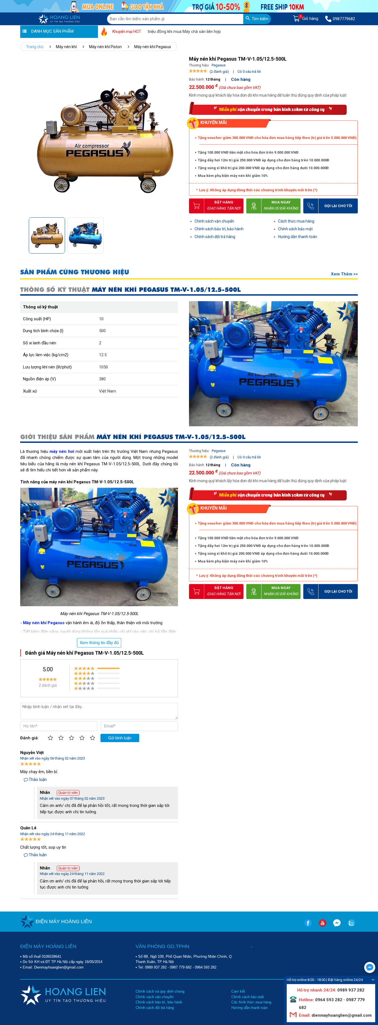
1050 (103, 367)
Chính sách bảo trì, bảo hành (219, 229)
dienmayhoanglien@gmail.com (341, 1015)
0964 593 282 (205, 967)
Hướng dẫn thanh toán (297, 236)
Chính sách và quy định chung (160, 991)
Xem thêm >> (344, 274)
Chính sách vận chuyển (214, 221)
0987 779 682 (180, 967)
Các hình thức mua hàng (251, 1002)
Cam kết (238, 991)
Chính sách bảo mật (295, 229)
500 (102, 330)
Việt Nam (107, 391)
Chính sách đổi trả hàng (215, 236)
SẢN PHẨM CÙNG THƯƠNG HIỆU (74, 272)
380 (102, 378)
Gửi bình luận (119, 737)
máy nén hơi (62, 451)
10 (101, 318)
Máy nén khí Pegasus (43, 622)
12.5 (103, 354)
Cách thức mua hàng (296, 221)
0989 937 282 (156, 967)
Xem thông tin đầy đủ (99, 642)
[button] (176, 233)
